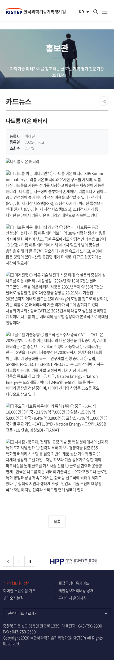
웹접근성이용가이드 (73, 583)
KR (84, 12)
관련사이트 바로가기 (22, 613)
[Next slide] (19, 561)
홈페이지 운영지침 (72, 598)
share (103, 101)
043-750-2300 (90, 626)
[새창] (74, 561)
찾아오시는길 (13, 598)
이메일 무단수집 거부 (19, 590)
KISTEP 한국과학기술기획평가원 (35, 10)
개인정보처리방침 (16, 583)
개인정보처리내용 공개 (76, 590)
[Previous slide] (8, 561)
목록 (57, 521)
